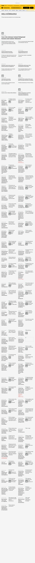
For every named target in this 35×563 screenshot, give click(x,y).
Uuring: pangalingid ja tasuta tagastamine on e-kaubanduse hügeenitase (21, 179)
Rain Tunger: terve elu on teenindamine (21, 430)
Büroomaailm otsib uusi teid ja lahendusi (4, 266)
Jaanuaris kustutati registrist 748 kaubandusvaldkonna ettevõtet (21, 412)
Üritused (20, 10)
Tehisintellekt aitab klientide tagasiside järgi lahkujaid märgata (4, 157)
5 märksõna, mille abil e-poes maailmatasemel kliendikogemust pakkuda (4, 341)
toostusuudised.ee (29, 5)
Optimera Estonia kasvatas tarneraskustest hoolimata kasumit (21, 111)
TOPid (10, 10)
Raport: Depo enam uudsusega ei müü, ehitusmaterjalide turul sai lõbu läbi (21, 304)
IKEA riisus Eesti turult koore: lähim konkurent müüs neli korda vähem (21, 349)
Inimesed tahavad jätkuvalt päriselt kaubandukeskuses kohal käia (21, 473)
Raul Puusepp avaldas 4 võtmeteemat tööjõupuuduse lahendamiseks (4, 245)
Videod (17, 10)
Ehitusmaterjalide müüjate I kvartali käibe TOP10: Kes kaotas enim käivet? (4, 215)
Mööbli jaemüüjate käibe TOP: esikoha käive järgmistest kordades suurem (4, 349)
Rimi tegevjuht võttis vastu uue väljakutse (4, 500)
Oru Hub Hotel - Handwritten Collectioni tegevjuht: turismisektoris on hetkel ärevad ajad (21, 216)
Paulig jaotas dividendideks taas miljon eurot (21, 206)
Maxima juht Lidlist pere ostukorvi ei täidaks (21, 259)
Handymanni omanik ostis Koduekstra (21, 446)
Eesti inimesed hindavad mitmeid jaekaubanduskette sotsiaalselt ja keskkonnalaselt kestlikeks (21, 492)
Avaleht (2, 10)
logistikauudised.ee (23, 5)
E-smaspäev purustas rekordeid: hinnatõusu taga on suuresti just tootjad (4, 358)
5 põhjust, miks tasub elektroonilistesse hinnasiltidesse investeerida (21, 439)
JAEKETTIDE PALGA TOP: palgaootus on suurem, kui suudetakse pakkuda (21, 390)
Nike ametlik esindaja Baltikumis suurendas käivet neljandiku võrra (4, 102)
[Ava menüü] (6, 5)
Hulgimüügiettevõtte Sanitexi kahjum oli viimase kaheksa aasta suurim (21, 199)
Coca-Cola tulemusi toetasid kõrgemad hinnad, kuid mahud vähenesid (13, 37)
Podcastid (13, 10)
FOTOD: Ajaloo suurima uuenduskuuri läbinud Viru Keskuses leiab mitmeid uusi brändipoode (21, 295)
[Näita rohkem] (33, 5)
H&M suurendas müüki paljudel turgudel (21, 119)
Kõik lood (6, 10)
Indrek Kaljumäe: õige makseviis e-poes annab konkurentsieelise (21, 314)
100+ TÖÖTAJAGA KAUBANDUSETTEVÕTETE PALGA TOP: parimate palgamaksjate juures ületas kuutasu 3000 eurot (21, 369)
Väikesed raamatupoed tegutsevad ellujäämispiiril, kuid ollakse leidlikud (4, 137)
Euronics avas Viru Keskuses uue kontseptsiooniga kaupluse (4, 323)
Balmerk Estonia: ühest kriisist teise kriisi (21, 188)
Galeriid (23, 10)
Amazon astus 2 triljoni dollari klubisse (8, 92)
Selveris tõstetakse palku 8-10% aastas (4, 481)
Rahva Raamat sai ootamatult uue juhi (4, 259)
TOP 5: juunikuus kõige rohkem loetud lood (21, 101)
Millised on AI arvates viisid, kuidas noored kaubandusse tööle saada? (4, 274)
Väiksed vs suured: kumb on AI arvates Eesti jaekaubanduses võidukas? (4, 189)
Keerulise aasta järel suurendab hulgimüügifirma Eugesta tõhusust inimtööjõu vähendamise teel (4, 170)
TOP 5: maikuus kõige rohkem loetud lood (21, 233)
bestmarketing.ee (10, 5)
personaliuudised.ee (16, 5)
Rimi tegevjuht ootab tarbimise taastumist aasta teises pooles (21, 482)
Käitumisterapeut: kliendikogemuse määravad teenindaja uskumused (21, 358)
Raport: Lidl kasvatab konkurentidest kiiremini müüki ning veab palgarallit (4, 390)
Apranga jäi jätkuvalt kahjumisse (21, 244)
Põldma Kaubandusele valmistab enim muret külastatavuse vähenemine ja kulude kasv (24, 93)
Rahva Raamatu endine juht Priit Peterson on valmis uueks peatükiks (4, 225)
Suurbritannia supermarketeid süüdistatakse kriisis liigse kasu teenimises (4, 128)
